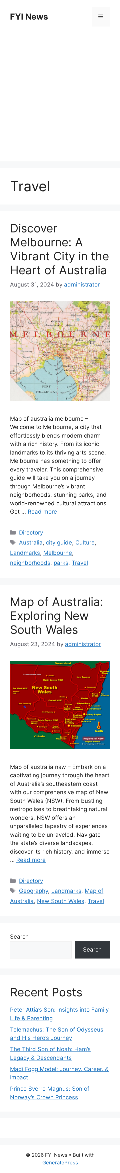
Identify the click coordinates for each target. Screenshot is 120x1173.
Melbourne (57, 552)
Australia (31, 542)
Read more (42, 511)
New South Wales (60, 901)
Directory (31, 532)
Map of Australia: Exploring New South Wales (56, 615)
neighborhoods (30, 562)
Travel (80, 562)
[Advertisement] (60, 95)
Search (19, 936)
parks (61, 562)
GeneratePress (60, 1162)
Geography (33, 890)
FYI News (29, 17)
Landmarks (25, 552)
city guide (59, 542)
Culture (85, 542)
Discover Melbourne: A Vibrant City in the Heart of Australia (59, 249)
